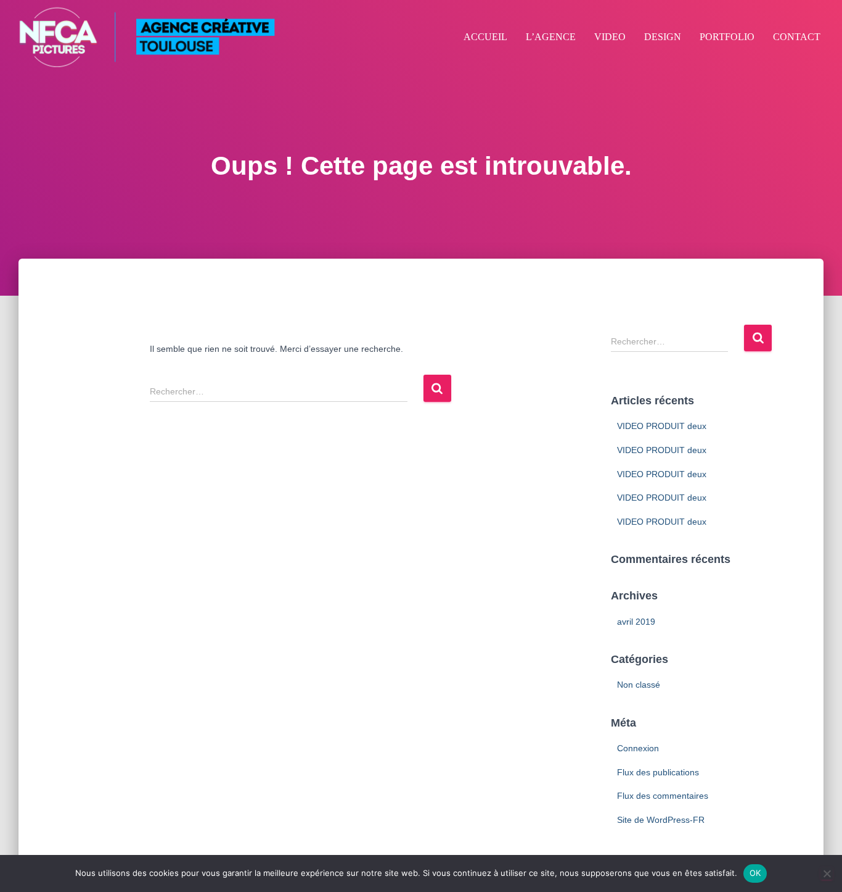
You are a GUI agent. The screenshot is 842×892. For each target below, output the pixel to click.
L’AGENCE (551, 36)
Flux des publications (658, 772)
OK (755, 873)
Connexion (638, 748)
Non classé (638, 685)
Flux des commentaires (662, 796)
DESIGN (662, 36)
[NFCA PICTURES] (146, 37)
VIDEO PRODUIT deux (661, 426)
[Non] (826, 873)
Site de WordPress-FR (661, 820)
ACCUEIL (485, 36)
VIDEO (610, 36)
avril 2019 (636, 622)
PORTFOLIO (727, 36)
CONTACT (796, 36)
